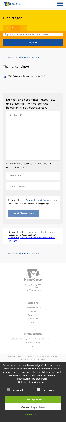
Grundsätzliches (33, 308)
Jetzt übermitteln (23, 213)
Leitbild (33, 311)
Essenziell (17, 390)
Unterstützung (33, 342)
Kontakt (54, 356)
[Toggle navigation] (60, 4)
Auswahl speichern (33, 407)
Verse (23, 28)
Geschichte (33, 315)
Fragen (7, 28)
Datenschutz (43, 356)
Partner (33, 322)
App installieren (15, 356)
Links (33, 346)
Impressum (30, 356)
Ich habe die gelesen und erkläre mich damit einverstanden (33, 202)
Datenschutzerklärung (37, 200)
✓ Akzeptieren (33, 399)
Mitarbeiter (33, 319)
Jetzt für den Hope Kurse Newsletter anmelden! (33, 339)
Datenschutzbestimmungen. (32, 382)
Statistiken (48, 390)
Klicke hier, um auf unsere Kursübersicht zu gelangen (31, 239)
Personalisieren (32, 414)
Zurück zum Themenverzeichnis (22, 57)
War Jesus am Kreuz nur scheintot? (27, 76)
